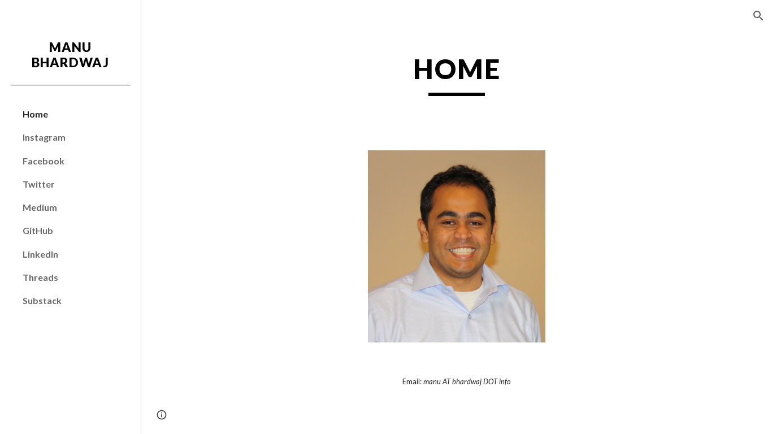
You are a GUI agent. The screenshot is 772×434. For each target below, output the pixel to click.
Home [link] (35, 113)
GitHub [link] (38, 230)
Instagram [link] (44, 137)
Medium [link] (40, 207)
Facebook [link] (43, 160)
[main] (457, 74)
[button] (758, 15)
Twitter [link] (39, 184)
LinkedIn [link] (40, 254)
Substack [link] (42, 300)
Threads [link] (40, 277)
